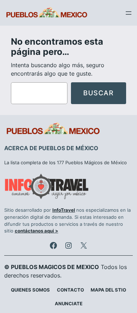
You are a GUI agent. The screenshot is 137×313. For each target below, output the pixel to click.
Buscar (98, 93)
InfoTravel (63, 210)
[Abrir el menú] (128, 13)
